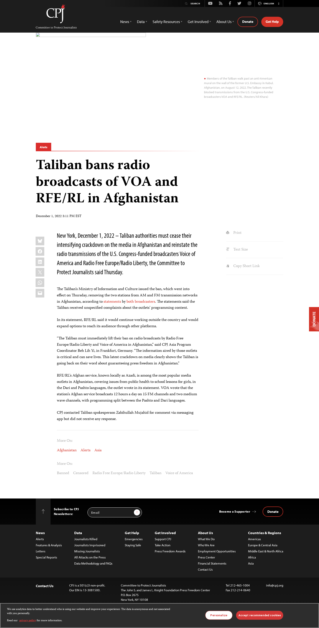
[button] (278, 3)
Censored (81, 473)
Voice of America (179, 473)
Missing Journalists (87, 551)
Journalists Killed (85, 539)
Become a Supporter (234, 511)
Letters (40, 551)
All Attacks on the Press (90, 557)
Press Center (206, 557)
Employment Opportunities (217, 551)
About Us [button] (224, 21)
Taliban (155, 473)
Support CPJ (163, 539)
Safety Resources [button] (166, 21)
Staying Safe (133, 545)
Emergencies (134, 539)
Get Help (272, 21)
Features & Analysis (49, 545)
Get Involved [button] (198, 21)
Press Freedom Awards (170, 551)
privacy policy (27, 620)
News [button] (124, 21)
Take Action (162, 545)
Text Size (240, 249)
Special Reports (46, 557)
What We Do (206, 539)
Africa (252, 557)
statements (112, 302)
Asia (98, 450)
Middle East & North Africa (265, 551)
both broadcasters (141, 302)
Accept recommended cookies (259, 615)
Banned (63, 473)
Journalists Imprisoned (89, 545)
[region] (159, 615)
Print (236, 233)
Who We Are (206, 545)
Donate (247, 21)
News (40, 532)
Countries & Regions (264, 532)
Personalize (218, 615)
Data (78, 532)
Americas (254, 539)
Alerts (43, 147)
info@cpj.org (274, 585)
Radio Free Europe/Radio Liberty (119, 473)
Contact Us (205, 569)
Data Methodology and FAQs (93, 563)
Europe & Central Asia (262, 545)
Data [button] (141, 21)
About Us (205, 532)
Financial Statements (212, 563)
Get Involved (165, 532)
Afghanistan (67, 450)
